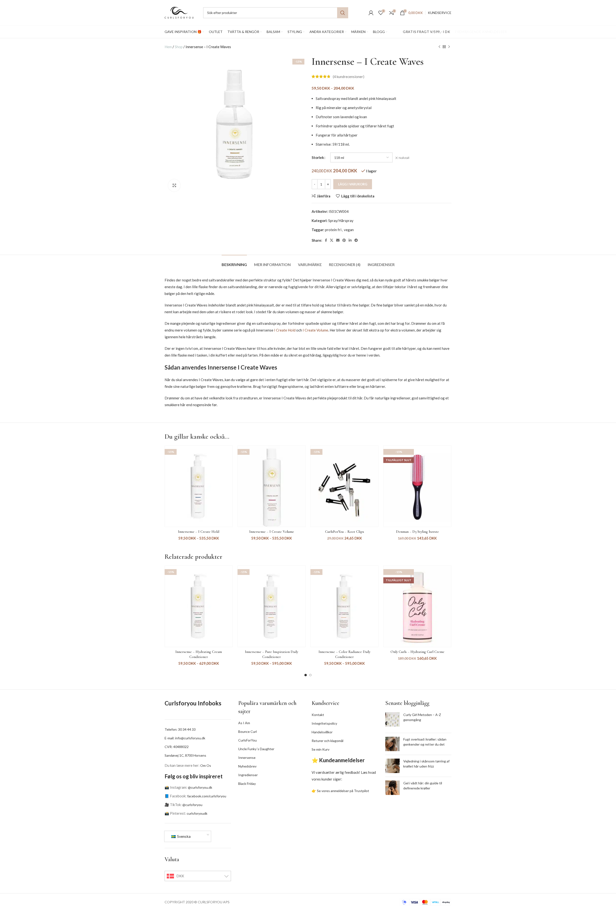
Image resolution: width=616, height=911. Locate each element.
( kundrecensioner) (348, 76)
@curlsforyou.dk (200, 787)
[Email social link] (338, 240)
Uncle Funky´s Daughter (256, 749)
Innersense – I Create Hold (198, 531)
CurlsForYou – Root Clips (344, 531)
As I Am (244, 723)
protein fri (333, 230)
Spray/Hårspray (340, 220)
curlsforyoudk (197, 813)
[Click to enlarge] (174, 185)
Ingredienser (248, 775)
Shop (179, 47)
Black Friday (247, 783)
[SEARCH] (342, 12)
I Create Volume (315, 330)
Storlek (318, 157)
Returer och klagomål (327, 741)
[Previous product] (439, 46)
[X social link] (331, 240)
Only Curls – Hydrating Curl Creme (417, 652)
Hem (168, 47)
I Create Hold (284, 330)
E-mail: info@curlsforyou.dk (185, 738)
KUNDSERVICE (439, 13)
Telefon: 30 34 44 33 (180, 729)
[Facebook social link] (325, 240)
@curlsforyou (192, 805)
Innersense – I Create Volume (271, 531)
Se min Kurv (320, 749)
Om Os (205, 765)
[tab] (234, 262)
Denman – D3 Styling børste (417, 531)
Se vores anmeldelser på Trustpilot (343, 791)
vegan (349, 230)
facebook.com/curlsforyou (206, 796)
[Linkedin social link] (350, 240)
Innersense (247, 757)
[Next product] (449, 46)
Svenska (183, 836)
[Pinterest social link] (344, 240)
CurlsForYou (247, 740)
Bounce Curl (247, 731)
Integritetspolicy (324, 723)
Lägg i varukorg (352, 184)
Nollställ (404, 158)
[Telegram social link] (356, 240)
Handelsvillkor (322, 732)
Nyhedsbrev (247, 766)
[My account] (371, 13)
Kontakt (318, 715)
